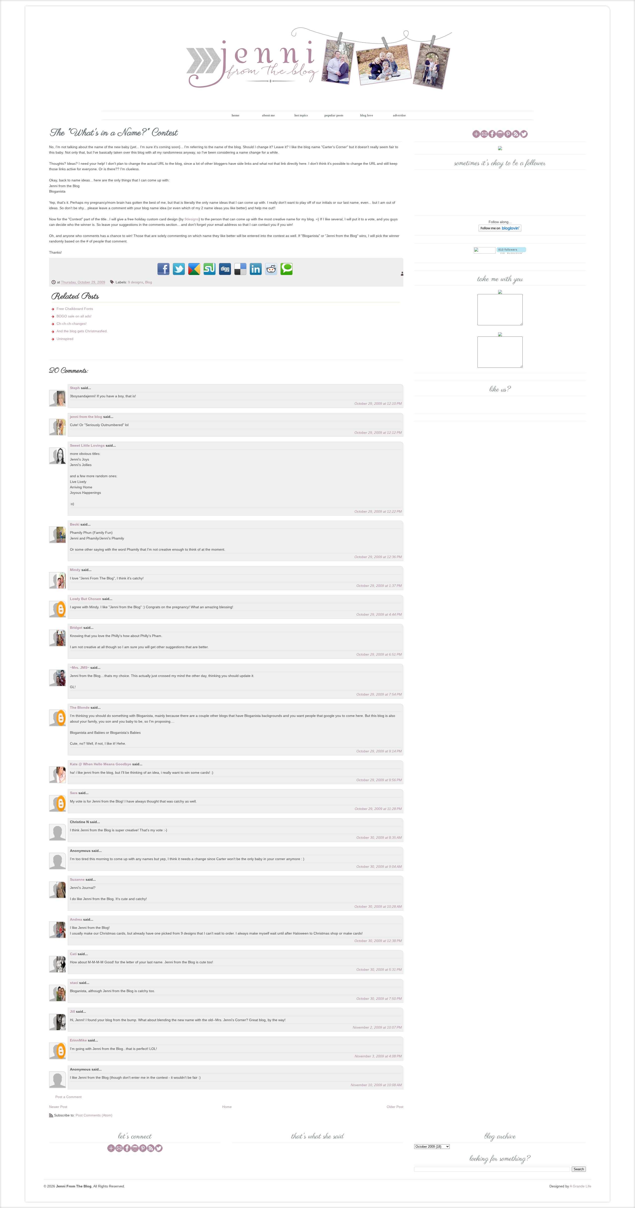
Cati (73, 954)
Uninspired (65, 339)
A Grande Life (580, 1186)
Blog (148, 282)
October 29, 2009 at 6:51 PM (379, 654)
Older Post (395, 1107)
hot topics (301, 115)
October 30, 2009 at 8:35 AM (379, 837)
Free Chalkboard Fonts (75, 309)
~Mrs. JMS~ (79, 668)
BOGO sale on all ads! (74, 316)
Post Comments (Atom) (94, 1115)
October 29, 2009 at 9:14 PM (379, 751)
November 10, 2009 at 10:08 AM (376, 1085)
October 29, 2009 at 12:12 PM (378, 433)
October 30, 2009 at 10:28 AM (378, 906)
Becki (74, 524)
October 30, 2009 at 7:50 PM (379, 999)
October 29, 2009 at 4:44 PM (379, 614)
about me (268, 115)
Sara (73, 793)
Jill (72, 1011)
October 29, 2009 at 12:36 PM (378, 557)
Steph (75, 388)
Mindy (75, 570)
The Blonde (80, 707)
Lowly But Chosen (85, 599)
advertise (399, 115)
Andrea (76, 919)
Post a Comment (68, 1097)
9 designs (135, 282)
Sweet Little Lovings (87, 445)
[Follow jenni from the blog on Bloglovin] (499, 228)
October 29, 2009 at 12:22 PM (378, 511)
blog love (366, 115)
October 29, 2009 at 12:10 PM (378, 403)
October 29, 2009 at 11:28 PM (378, 809)
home (235, 115)
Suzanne (77, 879)
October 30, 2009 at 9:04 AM (379, 867)
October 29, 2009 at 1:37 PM (379, 586)
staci (74, 983)
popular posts (333, 115)
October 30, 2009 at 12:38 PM (378, 941)
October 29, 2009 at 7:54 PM (379, 694)
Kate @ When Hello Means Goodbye (100, 764)
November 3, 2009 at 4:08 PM (378, 1056)
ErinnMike (78, 1040)
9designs (192, 219)
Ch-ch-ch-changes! (72, 324)
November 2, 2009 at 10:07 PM (377, 1027)
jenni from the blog (86, 417)
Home (227, 1107)
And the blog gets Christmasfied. (82, 331)
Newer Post (58, 1107)
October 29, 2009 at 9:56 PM (379, 780)
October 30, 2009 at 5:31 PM (379, 970)
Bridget (76, 628)
